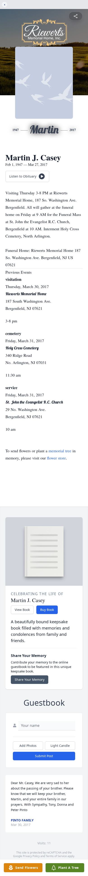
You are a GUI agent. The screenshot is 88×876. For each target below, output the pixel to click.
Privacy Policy (31, 856)
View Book (22, 610)
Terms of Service (56, 856)
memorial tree (60, 450)
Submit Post (44, 756)
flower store (56, 458)
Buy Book (47, 610)
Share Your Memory (29, 679)
